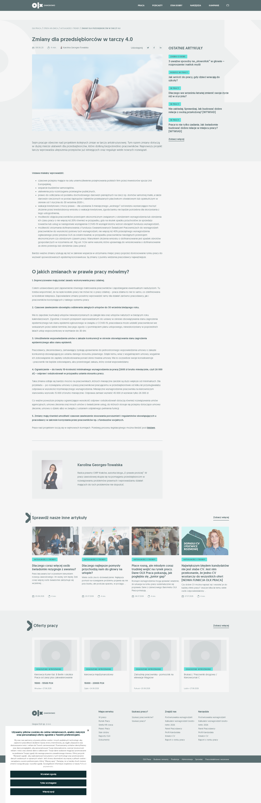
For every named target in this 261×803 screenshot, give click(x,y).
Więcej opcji (48, 791)
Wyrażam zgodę (48, 774)
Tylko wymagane (48, 783)
